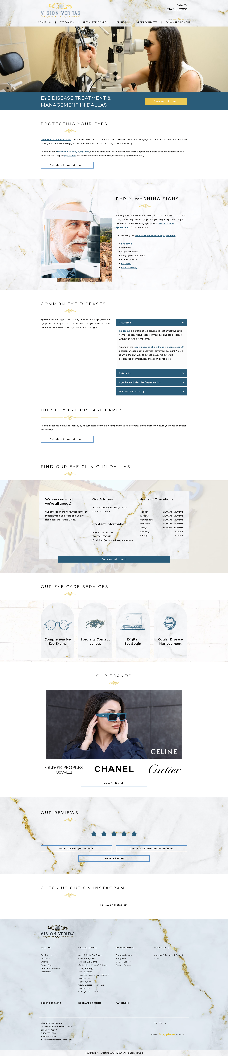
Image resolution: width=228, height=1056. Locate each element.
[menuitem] (44, 22)
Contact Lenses (123, 962)
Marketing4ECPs (107, 1053)
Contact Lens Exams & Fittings (92, 965)
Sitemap (45, 962)
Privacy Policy (47, 965)
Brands (121, 22)
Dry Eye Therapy (86, 968)
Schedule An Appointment (67, 165)
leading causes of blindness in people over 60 (159, 347)
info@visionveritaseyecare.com (116, 540)
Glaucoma (124, 331)
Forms (157, 958)
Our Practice (46, 955)
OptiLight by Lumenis (88, 991)
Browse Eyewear (124, 965)
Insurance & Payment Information (169, 955)
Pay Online (122, 1003)
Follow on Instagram (114, 905)
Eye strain (126, 244)
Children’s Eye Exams (88, 958)
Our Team (45, 958)
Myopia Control (85, 972)
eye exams (70, 155)
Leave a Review (114, 858)
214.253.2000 (177, 9)
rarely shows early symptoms (73, 151)
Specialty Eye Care (94, 22)
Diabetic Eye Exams (87, 962)
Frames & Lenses (124, 955)
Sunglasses (121, 958)
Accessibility (46, 972)
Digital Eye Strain (86, 981)
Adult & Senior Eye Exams (90, 955)
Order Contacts (146, 22)
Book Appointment (178, 22)
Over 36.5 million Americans (56, 139)
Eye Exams (66, 22)
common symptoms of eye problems (155, 235)
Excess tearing (129, 267)
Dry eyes (126, 263)
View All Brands (114, 783)
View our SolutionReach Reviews (152, 848)
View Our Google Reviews (76, 848)
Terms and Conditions (51, 968)
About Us (44, 22)
